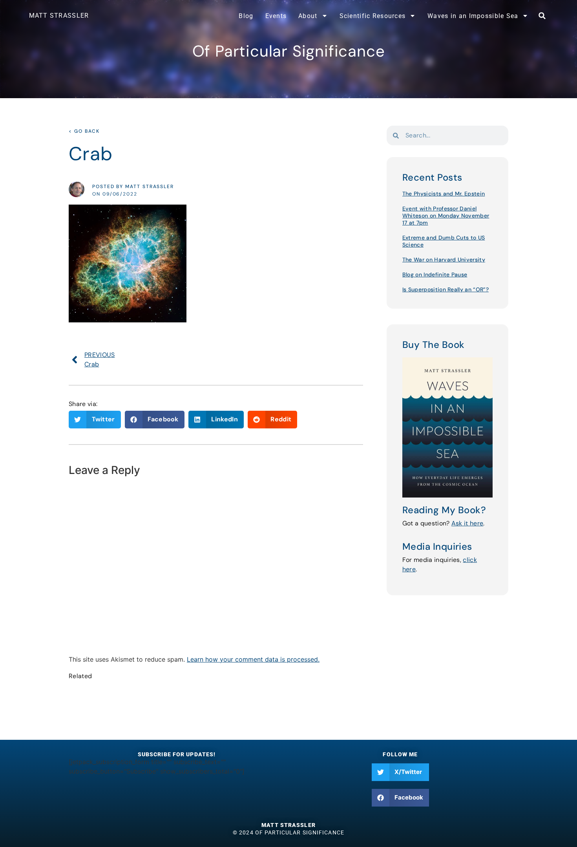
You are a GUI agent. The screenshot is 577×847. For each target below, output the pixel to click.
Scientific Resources (373, 16)
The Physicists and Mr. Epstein (443, 193)
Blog (246, 16)
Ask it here (467, 523)
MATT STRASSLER (59, 15)
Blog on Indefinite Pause (434, 274)
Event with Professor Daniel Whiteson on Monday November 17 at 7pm (445, 215)
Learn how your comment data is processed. (253, 659)
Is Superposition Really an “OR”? (445, 289)
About (307, 16)
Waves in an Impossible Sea (472, 16)
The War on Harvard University (443, 259)
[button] (542, 16)
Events (276, 16)
